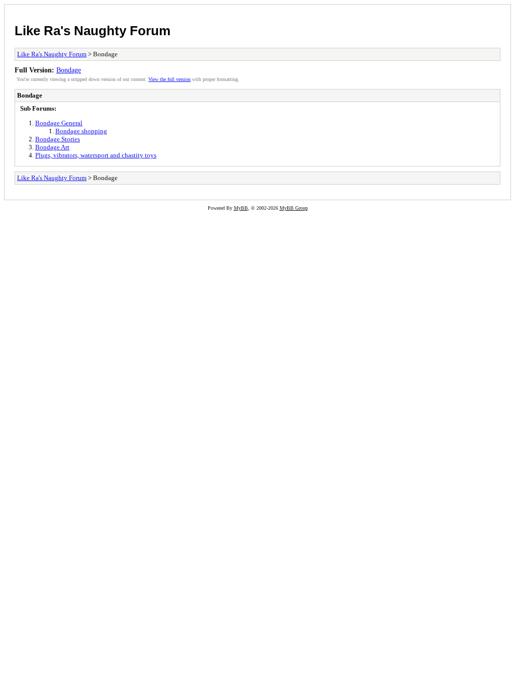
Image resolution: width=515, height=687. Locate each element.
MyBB (241, 208)
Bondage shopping (81, 131)
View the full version (169, 79)
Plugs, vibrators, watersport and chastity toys (95, 155)
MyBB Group (294, 208)
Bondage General (58, 123)
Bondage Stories (57, 139)
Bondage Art (52, 147)
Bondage (68, 70)
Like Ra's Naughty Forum (92, 30)
